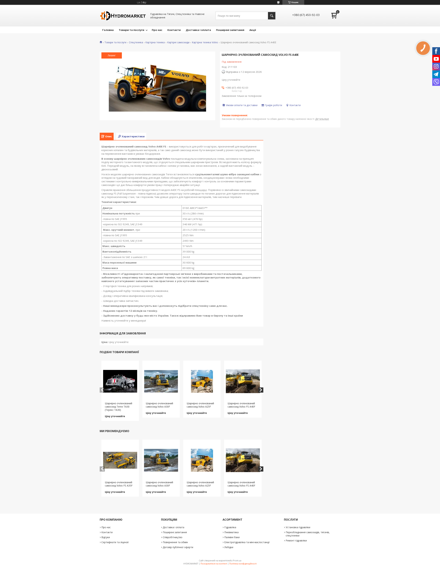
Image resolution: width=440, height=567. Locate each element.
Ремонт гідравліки (296, 540)
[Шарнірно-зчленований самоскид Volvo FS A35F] (120, 460)
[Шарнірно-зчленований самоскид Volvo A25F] (202, 381)
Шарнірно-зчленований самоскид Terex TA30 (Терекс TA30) (118, 406)
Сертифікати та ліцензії (115, 542)
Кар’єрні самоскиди (178, 42)
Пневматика (231, 532)
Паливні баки (232, 537)
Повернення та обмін (175, 542)
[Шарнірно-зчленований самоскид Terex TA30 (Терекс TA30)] (120, 381)
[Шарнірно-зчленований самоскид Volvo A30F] (161, 381)
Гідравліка (230, 527)
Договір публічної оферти (178, 547)
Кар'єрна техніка (155, 42)
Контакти (174, 30)
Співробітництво (172, 537)
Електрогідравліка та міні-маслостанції (247, 542)
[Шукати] (271, 15)
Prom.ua (237, 560)
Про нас (157, 30)
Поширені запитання (230, 30)
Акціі (252, 30)
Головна (108, 30)
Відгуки (105, 537)
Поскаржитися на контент (214, 563)
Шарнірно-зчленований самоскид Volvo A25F (200, 405)
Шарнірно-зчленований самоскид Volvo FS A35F (119, 484)
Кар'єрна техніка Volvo (205, 42)
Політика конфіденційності (243, 563)
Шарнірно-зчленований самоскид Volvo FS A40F (241, 405)
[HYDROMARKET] (123, 15)
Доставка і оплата (198, 30)
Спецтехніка (136, 42)
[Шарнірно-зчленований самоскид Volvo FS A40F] (243, 381)
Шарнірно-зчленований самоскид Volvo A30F (159, 405)
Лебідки (228, 547)
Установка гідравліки (298, 527)
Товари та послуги (131, 30)
